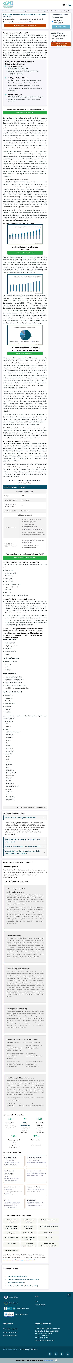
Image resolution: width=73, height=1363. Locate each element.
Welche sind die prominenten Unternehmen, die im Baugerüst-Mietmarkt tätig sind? (22, 852)
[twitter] (56, 1354)
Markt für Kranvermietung (16, 1283)
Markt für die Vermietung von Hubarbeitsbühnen (23, 1279)
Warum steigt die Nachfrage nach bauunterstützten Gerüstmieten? (22, 840)
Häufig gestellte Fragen (59, 36)
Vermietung (41, 11)
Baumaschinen (32, 11)
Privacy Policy (48, 1360)
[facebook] (62, 1354)
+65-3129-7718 (43, 1338)
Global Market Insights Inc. (11, 1349)
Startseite (4, 11)
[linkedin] (50, 1354)
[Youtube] (68, 1354)
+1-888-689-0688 (46, 1333)
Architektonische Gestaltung (17, 11)
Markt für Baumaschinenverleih (18, 1276)
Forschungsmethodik (59, 38)
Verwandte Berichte (58, 41)
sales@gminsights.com (46, 1340)
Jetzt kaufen (62, 27)
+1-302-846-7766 (44, 1336)
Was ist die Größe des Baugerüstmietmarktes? (20, 817)
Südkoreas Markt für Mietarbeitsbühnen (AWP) (23, 1286)
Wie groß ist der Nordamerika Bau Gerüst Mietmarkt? (22, 846)
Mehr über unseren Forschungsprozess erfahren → (19, 1260)
